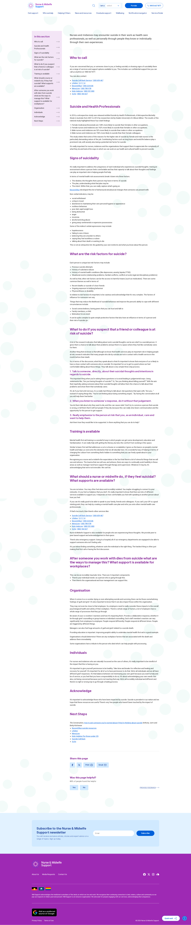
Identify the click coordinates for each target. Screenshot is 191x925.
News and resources (83, 13)
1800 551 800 (89, 91)
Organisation (39, 108)
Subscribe (145, 833)
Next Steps (38, 121)
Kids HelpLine (77, 91)
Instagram (153, 874)
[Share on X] (79, 765)
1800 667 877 (155, 5)
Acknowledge (39, 117)
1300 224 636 (88, 86)
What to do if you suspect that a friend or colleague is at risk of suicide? (44, 67)
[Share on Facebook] (72, 765)
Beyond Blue (77, 86)
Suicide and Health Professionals (41, 47)
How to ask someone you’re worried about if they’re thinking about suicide (113, 723)
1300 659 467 (98, 80)
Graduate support (103, 13)
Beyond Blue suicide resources (84, 728)
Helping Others (64, 13)
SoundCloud (157, 874)
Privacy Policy (37, 921)
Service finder (157, 13)
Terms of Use (49, 921)
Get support (33, 13)
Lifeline (75, 83)
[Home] (40, 5)
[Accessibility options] (184, 918)
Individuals (38, 112)
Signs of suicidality (41, 53)
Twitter (148, 874)
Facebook (144, 874)
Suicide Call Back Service (82, 80)
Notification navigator (138, 13)
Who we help (48, 13)
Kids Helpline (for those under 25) (85, 736)
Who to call (38, 42)
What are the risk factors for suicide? (44, 58)
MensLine (76, 88)
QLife (74, 94)
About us (35, 874)
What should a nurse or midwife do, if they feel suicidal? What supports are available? (43, 82)
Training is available (41, 74)
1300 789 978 (85, 88)
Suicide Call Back (78, 739)
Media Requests (48, 874)
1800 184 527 (82, 94)
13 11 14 (81, 83)
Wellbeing (120, 13)
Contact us (62, 874)
